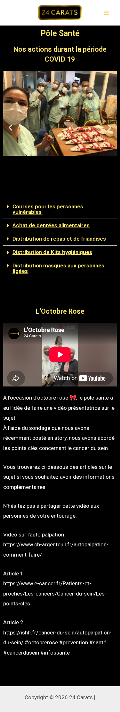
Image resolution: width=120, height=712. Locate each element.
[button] (51, 188)
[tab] (60, 209)
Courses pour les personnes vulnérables (47, 209)
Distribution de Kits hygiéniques (52, 252)
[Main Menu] (106, 12)
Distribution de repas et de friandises (59, 239)
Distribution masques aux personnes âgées (58, 268)
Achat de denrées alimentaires (51, 225)
